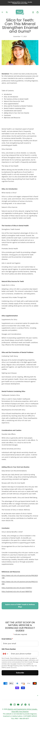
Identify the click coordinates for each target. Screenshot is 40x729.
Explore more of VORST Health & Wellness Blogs (20, 605)
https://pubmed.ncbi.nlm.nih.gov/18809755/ (17, 591)
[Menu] (2, 12)
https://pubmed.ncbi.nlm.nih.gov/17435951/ (17, 588)
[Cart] (37, 12)
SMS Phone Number (9, 649)
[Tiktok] (22, 704)
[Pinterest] (25, 704)
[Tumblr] (29, 704)
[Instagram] (14, 704)
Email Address (7, 639)
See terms (14, 667)
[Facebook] (11, 704)
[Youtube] (18, 704)
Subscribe (20, 673)
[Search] (7, 12)
